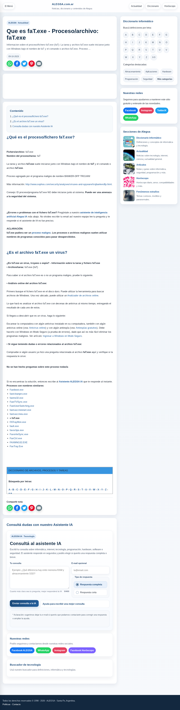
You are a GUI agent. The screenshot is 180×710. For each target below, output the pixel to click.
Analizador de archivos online (82, 295)
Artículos (141, 165)
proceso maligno (41, 232)
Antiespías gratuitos (86, 327)
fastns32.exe (16, 398)
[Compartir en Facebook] (17, 64)
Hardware (166, 71)
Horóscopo (169, 6)
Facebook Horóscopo (82, 650)
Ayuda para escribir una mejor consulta (64, 604)
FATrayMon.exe (18, 422)
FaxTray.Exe (16, 446)
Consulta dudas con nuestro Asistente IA (32, 126)
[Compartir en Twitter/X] (24, 64)
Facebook (130, 110)
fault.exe (14, 426)
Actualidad (136, 6)
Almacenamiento (132, 71)
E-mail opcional (79, 563)
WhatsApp (43, 650)
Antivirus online (37, 327)
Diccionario (153, 6)
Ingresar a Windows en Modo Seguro (62, 336)
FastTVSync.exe (18, 401)
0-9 (153, 57)
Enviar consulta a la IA (24, 603)
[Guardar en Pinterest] (32, 64)
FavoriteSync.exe (19, 434)
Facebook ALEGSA (22, 650)
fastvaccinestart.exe (20, 410)
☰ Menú (9, 6)
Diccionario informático (148, 138)
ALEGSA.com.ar (63, 4)
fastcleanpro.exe (18, 393)
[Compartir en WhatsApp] (10, 64)
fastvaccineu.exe (19, 414)
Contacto (16, 704)
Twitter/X (161, 110)
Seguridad (147, 79)
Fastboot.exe (16, 389)
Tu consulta (15, 563)
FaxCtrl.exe (16, 438)
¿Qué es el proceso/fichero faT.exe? (30, 116)
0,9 (10, 493)
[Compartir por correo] (39, 64)
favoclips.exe (17, 430)
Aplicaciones (151, 71)
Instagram (59, 650)
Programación (131, 79)
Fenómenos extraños (147, 192)
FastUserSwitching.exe (22, 406)
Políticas (6, 704)
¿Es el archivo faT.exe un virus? (28, 121)
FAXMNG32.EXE (18, 442)
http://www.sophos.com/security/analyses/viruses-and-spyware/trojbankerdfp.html (68, 184)
